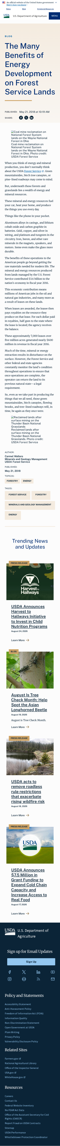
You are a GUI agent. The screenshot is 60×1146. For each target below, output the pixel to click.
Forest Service (32, 171)
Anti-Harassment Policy (18, 1008)
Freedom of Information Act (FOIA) (24, 1013)
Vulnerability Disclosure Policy (21, 1041)
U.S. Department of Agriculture (30, 15)
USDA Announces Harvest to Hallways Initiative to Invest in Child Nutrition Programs (29, 616)
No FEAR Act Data (14, 1110)
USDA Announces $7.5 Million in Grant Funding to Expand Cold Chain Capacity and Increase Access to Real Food (29, 885)
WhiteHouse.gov (14, 1077)
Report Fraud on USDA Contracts (22, 1123)
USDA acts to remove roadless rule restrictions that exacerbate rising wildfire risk (28, 791)
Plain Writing (12, 1032)
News (8, 9)
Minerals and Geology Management (30, 504)
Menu (55, 16)
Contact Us (11, 1100)
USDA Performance (15, 1132)
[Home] (7, 17)
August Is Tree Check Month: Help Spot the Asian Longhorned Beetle (29, 702)
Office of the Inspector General (22, 1068)
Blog (24, 9)
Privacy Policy (12, 1036)
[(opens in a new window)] (10, 972)
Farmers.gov (11, 1058)
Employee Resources (45, 9)
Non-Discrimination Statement (22, 1022)
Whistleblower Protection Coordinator (26, 1137)
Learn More (18, 640)
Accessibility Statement (18, 1004)
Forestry (12, 481)
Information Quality (16, 1018)
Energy (27, 481)
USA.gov (9, 1072)
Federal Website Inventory (19, 1105)
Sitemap (9, 1127)
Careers (9, 1096)
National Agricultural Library (20, 1063)
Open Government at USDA (19, 1027)
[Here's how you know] (30, 3)
